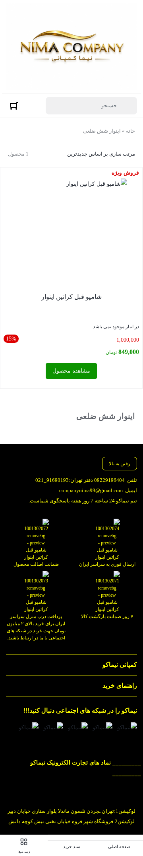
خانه (130, 131)
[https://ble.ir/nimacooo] (29, 727)
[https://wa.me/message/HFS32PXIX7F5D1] (102, 727)
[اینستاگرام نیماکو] (127, 727)
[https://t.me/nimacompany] (78, 727)
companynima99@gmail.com (91, 490)
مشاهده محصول (71, 371)
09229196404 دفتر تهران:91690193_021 (80, 480)
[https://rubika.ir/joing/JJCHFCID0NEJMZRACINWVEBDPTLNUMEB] (53, 727)
